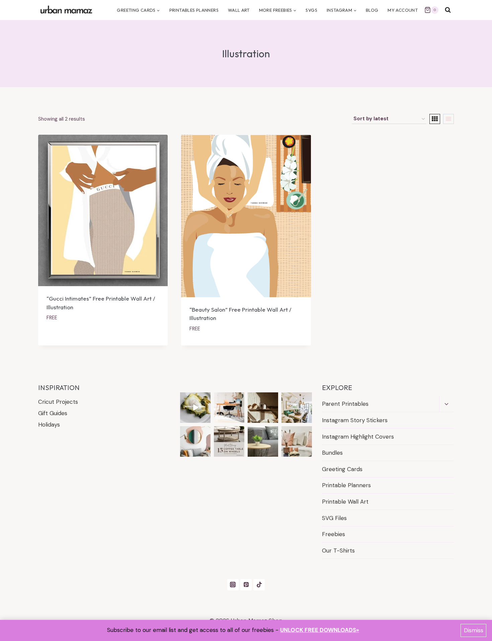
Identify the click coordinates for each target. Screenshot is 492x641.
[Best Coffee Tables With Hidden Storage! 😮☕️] (296, 441)
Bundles (332, 452)
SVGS (311, 10)
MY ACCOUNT (403, 10)
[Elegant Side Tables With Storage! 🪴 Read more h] (263, 441)
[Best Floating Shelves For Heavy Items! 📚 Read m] (263, 407)
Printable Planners (346, 485)
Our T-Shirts (338, 550)
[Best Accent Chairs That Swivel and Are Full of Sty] (229, 407)
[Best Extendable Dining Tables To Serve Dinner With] (296, 407)
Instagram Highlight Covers (358, 436)
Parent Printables (345, 403)
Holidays (49, 424)
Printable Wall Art (345, 501)
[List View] (448, 119)
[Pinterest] (246, 584)
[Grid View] (434, 119)
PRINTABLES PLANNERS (194, 10)
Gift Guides (52, 413)
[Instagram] (233, 584)
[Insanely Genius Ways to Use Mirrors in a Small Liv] (195, 441)
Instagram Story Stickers (355, 420)
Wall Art (239, 10)
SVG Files (334, 518)
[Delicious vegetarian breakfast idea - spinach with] (195, 407)
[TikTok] (259, 584)
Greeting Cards (342, 469)
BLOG (372, 10)
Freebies (333, 534)
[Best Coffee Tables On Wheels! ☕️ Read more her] (229, 441)
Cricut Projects (58, 401)
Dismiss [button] (473, 630)
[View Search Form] (448, 10)
